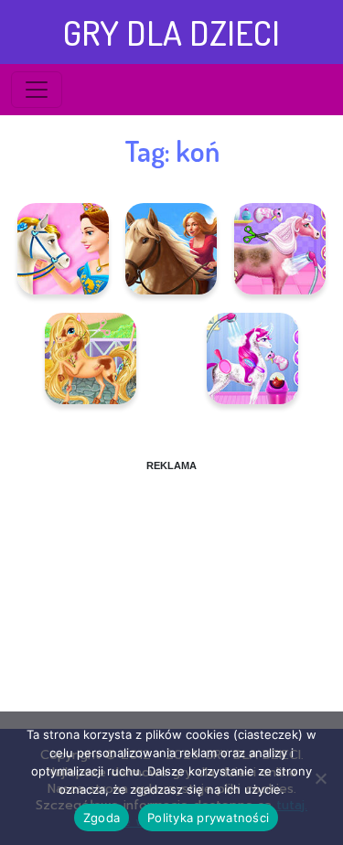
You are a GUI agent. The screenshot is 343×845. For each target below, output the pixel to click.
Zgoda (101, 817)
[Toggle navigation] (36, 89)
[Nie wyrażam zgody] (320, 778)
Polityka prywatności (208, 817)
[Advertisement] (171, 587)
